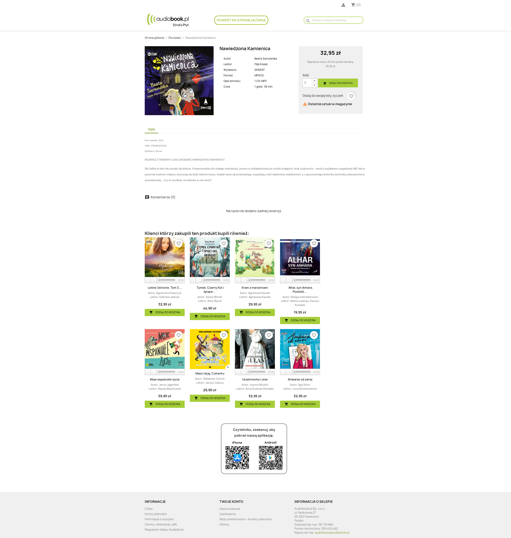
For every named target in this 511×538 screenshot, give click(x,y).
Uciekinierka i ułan (255, 379)
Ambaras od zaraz (300, 379)
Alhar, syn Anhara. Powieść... (300, 289)
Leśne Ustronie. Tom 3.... (165, 287)
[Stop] (154, 280)
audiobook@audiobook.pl (332, 532)
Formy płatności (156, 514)
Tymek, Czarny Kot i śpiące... (210, 289)
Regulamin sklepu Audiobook (164, 529)
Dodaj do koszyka (338, 83)
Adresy (224, 524)
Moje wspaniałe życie (165, 379)
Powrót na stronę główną (241, 20)
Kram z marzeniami (255, 287)
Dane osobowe (230, 509)
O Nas (149, 509)
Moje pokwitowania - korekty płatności (246, 519)
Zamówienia (228, 514)
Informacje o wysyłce (159, 519)
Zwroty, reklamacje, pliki (161, 524)
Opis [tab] (151, 129)
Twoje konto (231, 501)
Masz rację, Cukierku (209, 373)
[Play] (148, 280)
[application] (165, 280)
